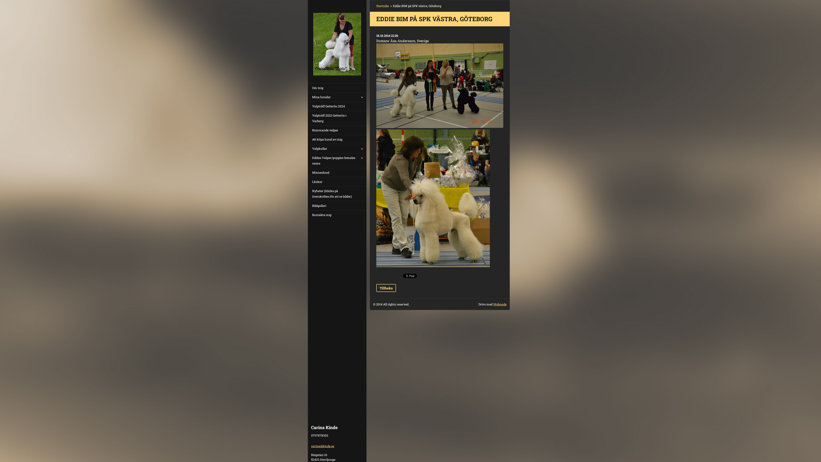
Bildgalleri (319, 206)
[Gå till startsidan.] (337, 39)
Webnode (499, 304)
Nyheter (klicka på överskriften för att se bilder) (332, 193)
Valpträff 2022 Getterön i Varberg (329, 118)
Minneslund (320, 172)
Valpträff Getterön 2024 (328, 106)
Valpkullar (319, 149)
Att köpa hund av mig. (327, 139)
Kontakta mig (321, 215)
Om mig (317, 88)
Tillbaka (386, 288)
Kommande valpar (325, 130)
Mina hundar (321, 97)
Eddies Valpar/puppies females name (333, 160)
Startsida (382, 6)
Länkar (317, 182)
